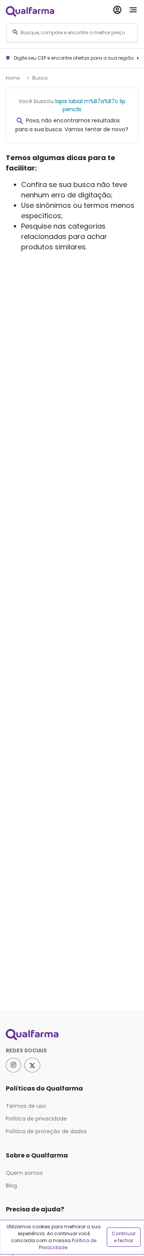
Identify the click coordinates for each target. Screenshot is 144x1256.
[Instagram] (13, 1065)
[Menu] (133, 8)
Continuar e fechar (124, 1237)
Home (13, 78)
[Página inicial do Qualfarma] (72, 1035)
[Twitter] (32, 1065)
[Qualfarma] (30, 11)
